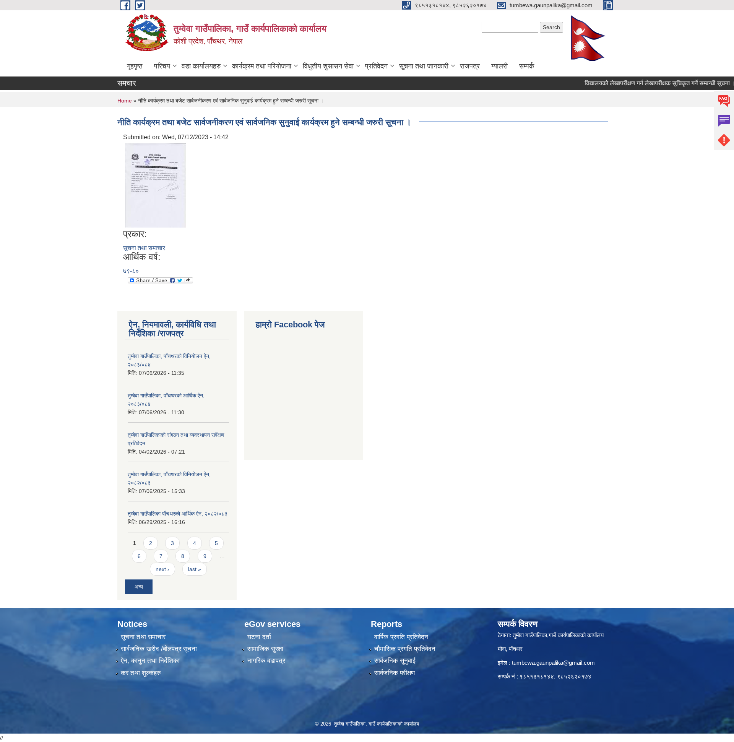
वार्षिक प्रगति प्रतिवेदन (401, 637)
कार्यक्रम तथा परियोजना (261, 66)
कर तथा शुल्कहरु (141, 673)
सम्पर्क (526, 66)
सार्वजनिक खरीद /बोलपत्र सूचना (159, 649)
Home (124, 101)
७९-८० (131, 271)
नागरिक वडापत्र (266, 660)
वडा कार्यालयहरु (201, 66)
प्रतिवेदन (376, 66)
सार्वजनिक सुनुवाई (395, 660)
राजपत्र (470, 66)
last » (194, 569)
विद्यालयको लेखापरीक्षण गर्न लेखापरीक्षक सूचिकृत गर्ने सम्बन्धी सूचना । (647, 83)
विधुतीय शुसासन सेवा (328, 66)
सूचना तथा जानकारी (423, 66)
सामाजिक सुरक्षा (265, 649)
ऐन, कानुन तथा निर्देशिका (150, 660)
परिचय (162, 66)
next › (162, 569)
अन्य (139, 587)
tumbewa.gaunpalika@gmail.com (553, 662)
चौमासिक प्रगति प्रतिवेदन (404, 649)
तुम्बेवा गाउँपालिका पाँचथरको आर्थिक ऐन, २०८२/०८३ (177, 514)
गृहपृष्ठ (135, 66)
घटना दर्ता (259, 637)
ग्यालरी (499, 66)
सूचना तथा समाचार (144, 248)
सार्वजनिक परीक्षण (394, 673)
